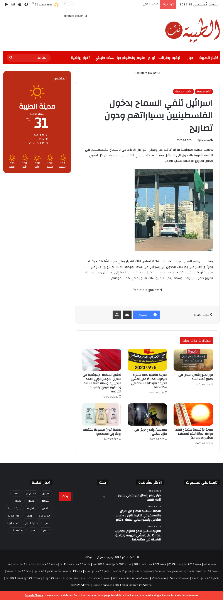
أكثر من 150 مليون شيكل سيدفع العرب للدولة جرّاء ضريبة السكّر (120, 4)
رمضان (28, 515)
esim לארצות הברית (138, 578)
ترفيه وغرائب (169, 57)
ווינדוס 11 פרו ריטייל (23, 564)
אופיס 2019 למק (102, 564)
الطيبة (31, 500)
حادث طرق (44, 515)
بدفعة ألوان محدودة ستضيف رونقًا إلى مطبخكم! (102, 432)
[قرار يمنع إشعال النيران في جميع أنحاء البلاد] (193, 360)
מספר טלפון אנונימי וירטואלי (170, 571)
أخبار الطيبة (208, 57)
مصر (32, 530)
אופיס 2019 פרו (192, 564)
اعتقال (16, 493)
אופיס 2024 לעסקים (141, 585)
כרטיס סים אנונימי (196, 571)
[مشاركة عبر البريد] (127, 315)
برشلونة (31, 508)
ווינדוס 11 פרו (67, 564)
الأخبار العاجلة (183, 91)
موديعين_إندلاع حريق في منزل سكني (150, 432)
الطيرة (18, 500)
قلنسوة (45, 530)
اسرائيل (46, 493)
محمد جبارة (204, 140)
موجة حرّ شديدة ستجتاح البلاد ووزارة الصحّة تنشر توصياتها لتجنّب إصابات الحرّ (194, 434)
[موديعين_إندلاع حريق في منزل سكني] (147, 414)
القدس (46, 508)
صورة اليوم (31, 523)
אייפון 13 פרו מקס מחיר (97, 571)
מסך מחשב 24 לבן (35, 578)
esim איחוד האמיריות (98, 578)
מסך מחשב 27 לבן (57, 578)
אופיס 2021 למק (122, 564)
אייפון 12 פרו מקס (43, 571)
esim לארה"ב (159, 578)
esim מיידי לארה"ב (179, 578)
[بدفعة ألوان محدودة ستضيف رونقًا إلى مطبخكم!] (101, 414)
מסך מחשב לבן (77, 578)
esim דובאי (119, 578)
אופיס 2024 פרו (14, 578)
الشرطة (45, 500)
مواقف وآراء (17, 530)
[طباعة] (117, 315)
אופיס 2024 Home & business (110, 585)
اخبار (190, 57)
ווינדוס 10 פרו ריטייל (46, 564)
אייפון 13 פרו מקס (121, 571)
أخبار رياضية (80, 57)
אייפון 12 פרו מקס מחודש (205, 578)
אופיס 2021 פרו (157, 564)
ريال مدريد (13, 515)
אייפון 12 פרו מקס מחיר (19, 571)
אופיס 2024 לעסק (81, 585)
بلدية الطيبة (14, 508)
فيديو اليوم (13, 523)
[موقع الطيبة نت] (192, 30)
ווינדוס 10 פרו (83, 564)
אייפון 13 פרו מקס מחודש (68, 571)
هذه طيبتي (104, 57)
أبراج (151, 57)
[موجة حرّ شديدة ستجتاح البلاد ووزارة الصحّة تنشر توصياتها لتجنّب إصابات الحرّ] (193, 414)
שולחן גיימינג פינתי (143, 571)
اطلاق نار (31, 493)
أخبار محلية (204, 91)
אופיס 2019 (175, 564)
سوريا (47, 523)
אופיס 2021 (140, 564)
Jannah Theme (34, 595)
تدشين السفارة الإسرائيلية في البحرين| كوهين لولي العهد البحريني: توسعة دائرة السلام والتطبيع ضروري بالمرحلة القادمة (102, 383)
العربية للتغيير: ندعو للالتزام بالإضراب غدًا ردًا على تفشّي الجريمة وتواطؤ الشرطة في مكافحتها (149, 381)
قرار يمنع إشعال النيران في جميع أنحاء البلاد (195, 377)
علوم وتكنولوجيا (131, 57)
